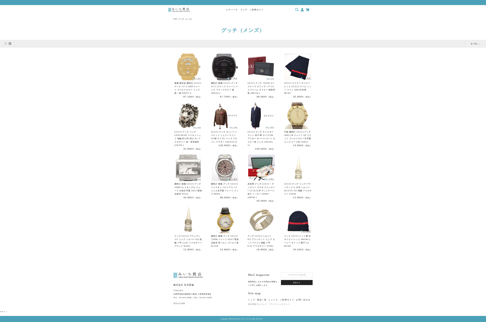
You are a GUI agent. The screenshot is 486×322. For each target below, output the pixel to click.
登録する (296, 283)
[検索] (297, 10)
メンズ (243, 10)
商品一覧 (262, 300)
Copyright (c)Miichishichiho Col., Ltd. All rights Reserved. (241, 319)
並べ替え (474, 44)
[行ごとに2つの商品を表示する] (6, 43)
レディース (232, 10)
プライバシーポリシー (279, 304)
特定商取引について (257, 304)
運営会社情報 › (180, 303)
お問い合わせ (303, 300)
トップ (251, 300)
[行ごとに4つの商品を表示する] (10, 43)
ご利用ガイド (256, 10)
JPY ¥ (2, 312)
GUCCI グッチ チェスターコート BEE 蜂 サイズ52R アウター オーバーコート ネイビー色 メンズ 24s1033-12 (261, 138)
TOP (175, 19)
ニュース (273, 300)
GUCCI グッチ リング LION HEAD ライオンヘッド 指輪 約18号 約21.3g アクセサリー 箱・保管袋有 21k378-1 (187, 138)
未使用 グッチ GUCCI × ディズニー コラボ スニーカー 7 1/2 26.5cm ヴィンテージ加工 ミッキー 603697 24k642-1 (261, 190)
